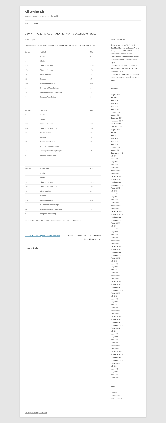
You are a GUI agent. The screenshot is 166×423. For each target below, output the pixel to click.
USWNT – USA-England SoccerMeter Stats (42, 236)
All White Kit (34, 11)
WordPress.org (116, 398)
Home (27, 23)
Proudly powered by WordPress (36, 413)
